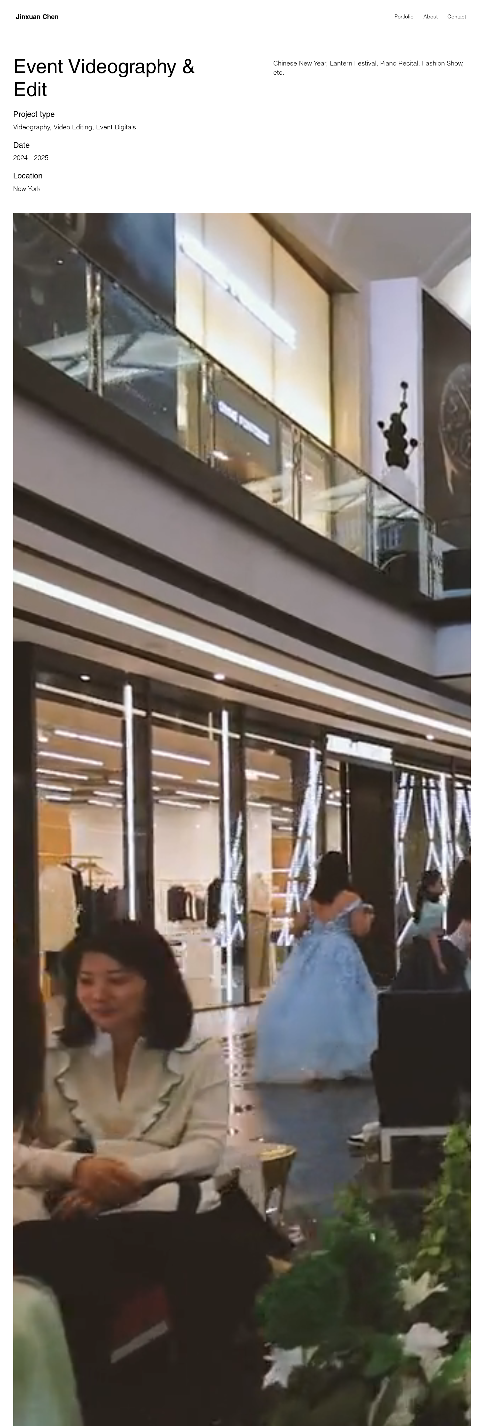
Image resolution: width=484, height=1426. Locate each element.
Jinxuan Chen (37, 17)
